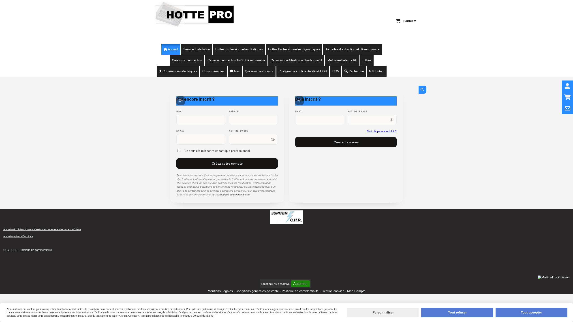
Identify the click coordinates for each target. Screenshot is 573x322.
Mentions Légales (220, 291)
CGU (14, 250)
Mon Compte (356, 291)
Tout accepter (531, 312)
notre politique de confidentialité (230, 194)
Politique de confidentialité (36, 250)
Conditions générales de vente (257, 291)
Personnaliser (383, 312)
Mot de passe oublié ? (382, 131)
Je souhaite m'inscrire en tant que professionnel (217, 151)
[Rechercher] (422, 90)
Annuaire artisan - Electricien (18, 236)
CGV (6, 250)
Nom (178, 111)
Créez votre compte (227, 163)
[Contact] (567, 108)
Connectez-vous (346, 142)
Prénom (234, 111)
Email (180, 130)
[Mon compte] (567, 86)
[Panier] (567, 97)
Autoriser (300, 284)
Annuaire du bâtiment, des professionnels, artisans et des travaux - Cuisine (42, 229)
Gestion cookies (333, 291)
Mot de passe (238, 130)
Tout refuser (457, 312)
